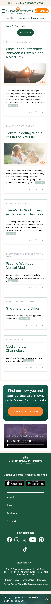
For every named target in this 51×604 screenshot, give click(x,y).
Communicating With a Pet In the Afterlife (24, 135)
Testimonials (23, 18)
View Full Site (24, 562)
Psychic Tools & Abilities (20, 42)
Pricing (34, 18)
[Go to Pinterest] (41, 540)
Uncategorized (16, 339)
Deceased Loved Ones (18, 254)
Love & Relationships (18, 203)
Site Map (41, 580)
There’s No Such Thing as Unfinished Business (24, 212)
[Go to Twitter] (24, 540)
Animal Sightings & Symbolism (22, 126)
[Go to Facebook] (9, 540)
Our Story (11, 18)
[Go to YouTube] (33, 540)
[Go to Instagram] (17, 540)
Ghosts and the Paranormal (22, 301)
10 (31, 325)
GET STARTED (42, 11)
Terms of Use (27, 580)
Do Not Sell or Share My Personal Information (26, 584)
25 (31, 367)
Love (42, 18)
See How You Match (25, 411)
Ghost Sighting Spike (22, 308)
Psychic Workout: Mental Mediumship (21, 265)
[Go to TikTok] (26, 550)
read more (12, 105)
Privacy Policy (12, 580)
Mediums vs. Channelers (16, 348)
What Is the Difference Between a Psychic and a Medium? (25, 53)
